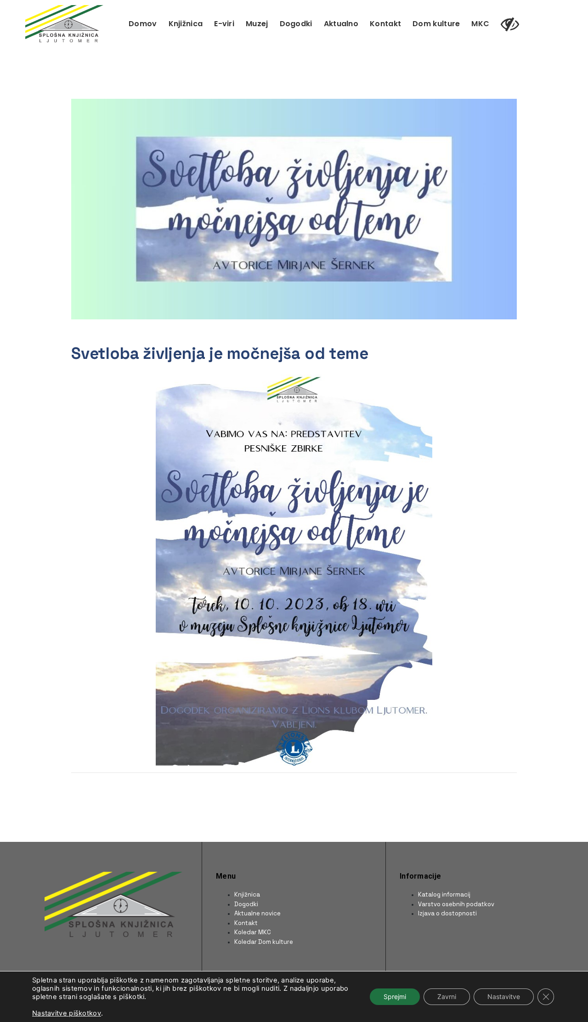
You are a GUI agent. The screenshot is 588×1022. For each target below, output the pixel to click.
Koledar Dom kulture (263, 942)
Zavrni (446, 996)
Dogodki (296, 23)
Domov (143, 23)
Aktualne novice (257, 913)
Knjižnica (186, 23)
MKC (480, 23)
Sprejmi (395, 996)
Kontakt (385, 23)
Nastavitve (503, 996)
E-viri (224, 23)
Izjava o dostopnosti (447, 913)
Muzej (257, 23)
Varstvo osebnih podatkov (456, 904)
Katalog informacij (444, 894)
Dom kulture (436, 23)
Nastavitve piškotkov (66, 1013)
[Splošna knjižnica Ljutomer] (64, 23)
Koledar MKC (252, 932)
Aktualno (341, 23)
